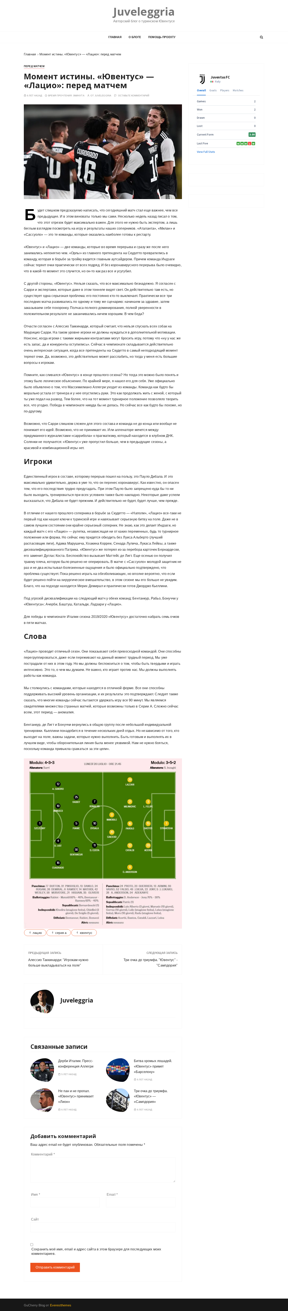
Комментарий (43, 1154)
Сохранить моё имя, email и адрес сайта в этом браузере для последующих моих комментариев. (96, 1251)
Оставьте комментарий (133, 95)
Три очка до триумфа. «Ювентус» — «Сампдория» (151, 1096)
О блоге (135, 37)
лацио (37, 933)
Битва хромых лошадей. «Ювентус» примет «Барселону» (153, 1066)
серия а (60, 933)
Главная (114, 37)
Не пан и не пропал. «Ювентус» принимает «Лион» (76, 1096)
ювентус (86, 933)
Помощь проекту (161, 37)
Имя (35, 1194)
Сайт (35, 1219)
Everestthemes (60, 1305)
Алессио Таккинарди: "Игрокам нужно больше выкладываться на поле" (58, 962)
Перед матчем (34, 66)
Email (112, 1194)
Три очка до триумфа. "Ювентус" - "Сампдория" (151, 962)
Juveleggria (144, 11)
